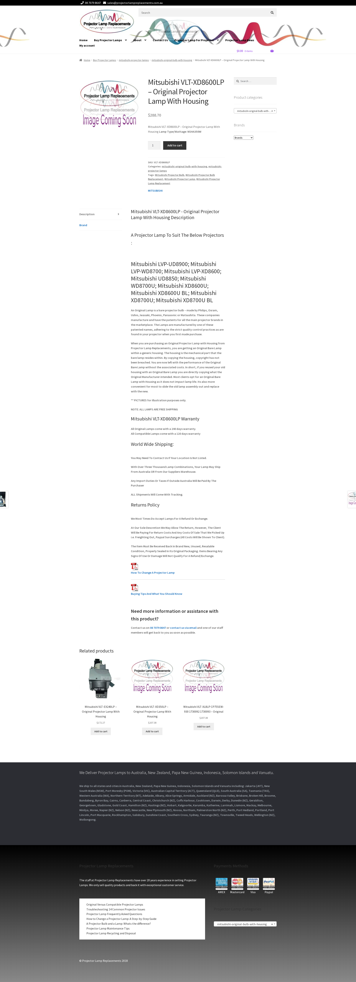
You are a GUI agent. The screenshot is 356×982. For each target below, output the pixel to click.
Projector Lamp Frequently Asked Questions (114, 914)
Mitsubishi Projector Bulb (169, 175)
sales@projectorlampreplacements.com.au (135, 3)
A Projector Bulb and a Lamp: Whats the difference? (118, 923)
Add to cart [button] (100, 731)
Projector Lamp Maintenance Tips (108, 928)
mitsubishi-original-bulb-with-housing (172, 60)
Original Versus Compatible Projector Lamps (114, 904)
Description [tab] (87, 214)
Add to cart (174, 145)
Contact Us (160, 40)
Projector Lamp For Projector (194, 40)
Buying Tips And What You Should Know (156, 594)
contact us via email (183, 627)
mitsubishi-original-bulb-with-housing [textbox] (255, 111)
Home (83, 40)
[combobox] (255, 110)
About (137, 40)
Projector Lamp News (239, 40)
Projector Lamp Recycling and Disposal (111, 933)
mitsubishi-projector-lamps (134, 60)
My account (87, 45)
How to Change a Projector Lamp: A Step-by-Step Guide (121, 919)
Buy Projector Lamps (108, 40)
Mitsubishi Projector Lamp (179, 179)
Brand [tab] (83, 225)
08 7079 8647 (93, 3)
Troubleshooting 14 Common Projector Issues (115, 909)
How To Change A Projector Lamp (153, 572)
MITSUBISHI (155, 190)
